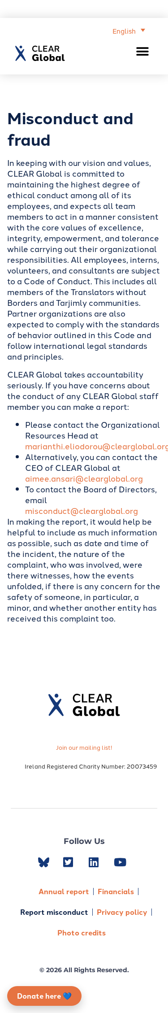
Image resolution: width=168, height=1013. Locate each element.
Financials (116, 891)
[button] (143, 51)
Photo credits (81, 932)
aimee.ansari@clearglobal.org (84, 478)
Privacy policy (122, 912)
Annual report (64, 891)
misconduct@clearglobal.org (81, 510)
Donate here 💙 (44, 996)
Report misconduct (54, 912)
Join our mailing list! (84, 747)
